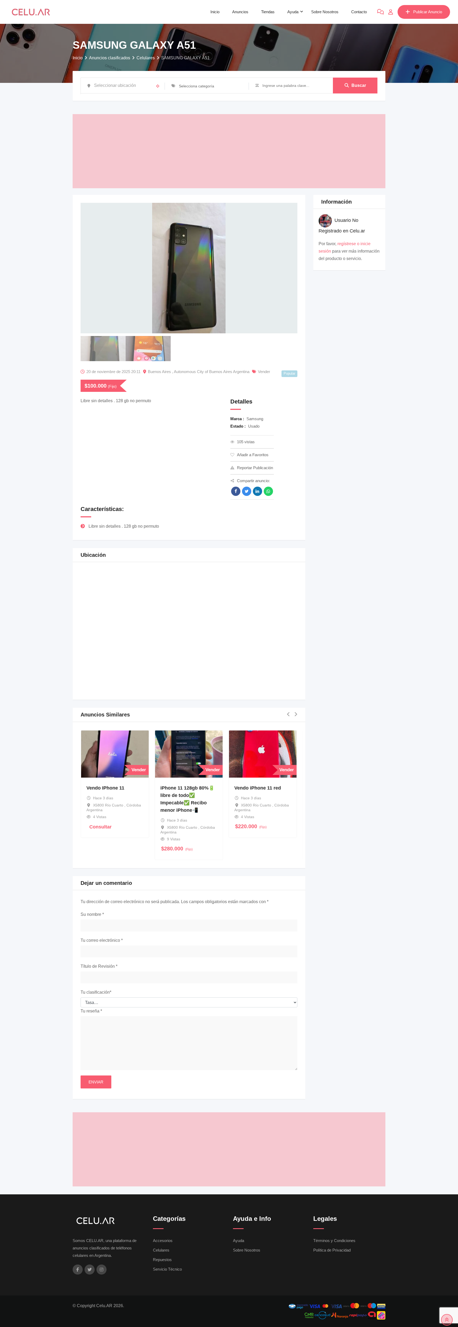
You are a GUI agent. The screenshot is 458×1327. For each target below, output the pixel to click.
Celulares (161, 1250)
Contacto (359, 12)
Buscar (358, 85)
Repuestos (162, 1259)
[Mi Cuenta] (390, 12)
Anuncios (240, 12)
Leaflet (244, 689)
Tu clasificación (96, 992)
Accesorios (163, 1240)
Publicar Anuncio (427, 12)
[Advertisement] (229, 151)
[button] (250, 631)
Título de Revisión (99, 966)
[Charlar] (380, 12)
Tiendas (268, 12)
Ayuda (292, 12)
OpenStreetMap (267, 689)
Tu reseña (91, 1011)
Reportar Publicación (255, 467)
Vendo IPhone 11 (105, 788)
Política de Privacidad (332, 1250)
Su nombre (92, 914)
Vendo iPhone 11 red (258, 788)
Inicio (214, 12)
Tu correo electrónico (102, 940)
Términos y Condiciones (334, 1240)
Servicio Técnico (167, 1269)
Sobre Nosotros (324, 12)
